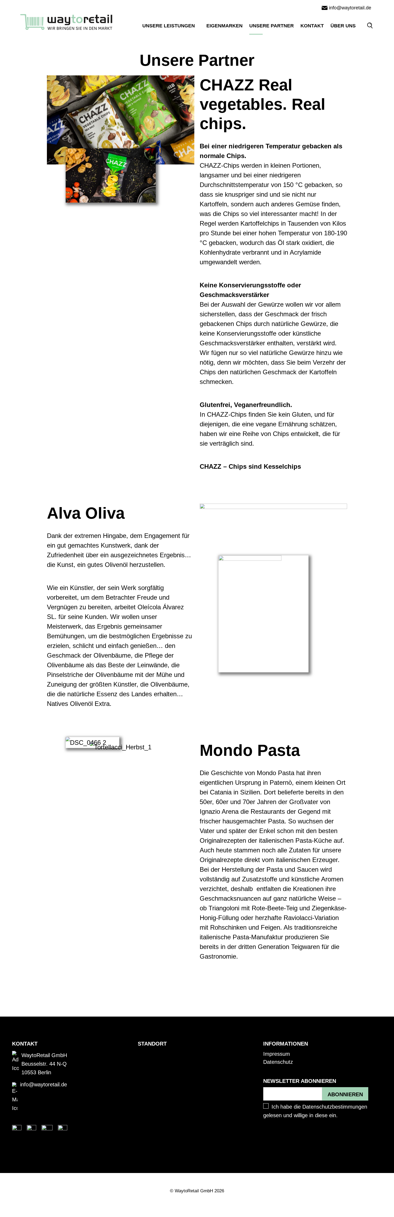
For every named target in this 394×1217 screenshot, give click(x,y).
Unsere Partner (271, 25)
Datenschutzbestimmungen (334, 1107)
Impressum (276, 1054)
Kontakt (312, 25)
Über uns (343, 25)
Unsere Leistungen (168, 25)
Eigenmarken (224, 25)
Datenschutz (278, 1062)
